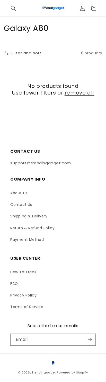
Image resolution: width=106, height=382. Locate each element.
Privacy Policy (23, 295)
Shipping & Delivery (28, 216)
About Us (19, 193)
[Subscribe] (89, 340)
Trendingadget (44, 372)
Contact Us (21, 204)
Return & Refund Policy (32, 228)
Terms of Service (26, 306)
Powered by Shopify (72, 372)
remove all (79, 92)
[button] (13, 8)
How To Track (23, 272)
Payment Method (27, 239)
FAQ (14, 283)
